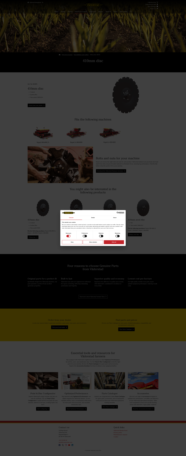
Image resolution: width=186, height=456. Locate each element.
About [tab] (114, 217)
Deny (72, 242)
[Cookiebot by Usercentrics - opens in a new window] (117, 213)
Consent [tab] (71, 217)
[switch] (85, 237)
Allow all (114, 242)
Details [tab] (93, 217)
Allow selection (93, 242)
